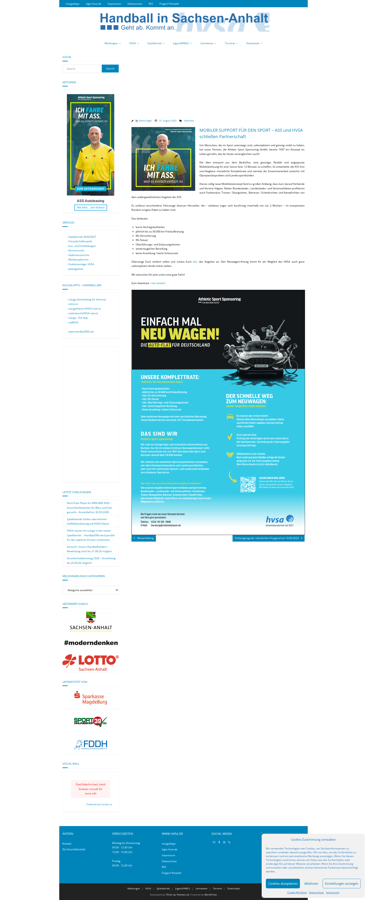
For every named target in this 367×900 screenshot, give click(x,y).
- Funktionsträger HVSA (80, 264)
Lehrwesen (206, 43)
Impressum (332, 892)
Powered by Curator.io (99, 804)
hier (195, 261)
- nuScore (72, 304)
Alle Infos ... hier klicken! (90, 207)
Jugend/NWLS (181, 43)
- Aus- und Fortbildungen (81, 246)
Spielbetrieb (154, 43)
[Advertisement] (218, 85)
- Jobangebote (75, 269)
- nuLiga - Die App (77, 318)
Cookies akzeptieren (283, 883)
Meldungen (111, 43)
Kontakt (66, 843)
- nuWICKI (72, 322)
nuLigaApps (72, 4)
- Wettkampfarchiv (78, 259)
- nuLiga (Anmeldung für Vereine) (86, 299)
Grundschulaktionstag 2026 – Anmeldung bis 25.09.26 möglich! (91, 560)
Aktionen (189, 120)
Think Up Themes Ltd (177, 894)
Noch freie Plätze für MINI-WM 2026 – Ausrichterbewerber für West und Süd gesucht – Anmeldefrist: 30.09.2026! (89, 507)
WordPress (211, 894)
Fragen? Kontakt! (169, 4)
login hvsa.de (93, 4)
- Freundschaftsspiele (79, 241)
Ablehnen (311, 883)
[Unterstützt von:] (90, 697)
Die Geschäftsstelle (73, 849)
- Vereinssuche (75, 250)
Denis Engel (145, 120)
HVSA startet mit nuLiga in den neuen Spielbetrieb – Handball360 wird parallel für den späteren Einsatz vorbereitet (91, 535)
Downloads (253, 43)
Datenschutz (316, 892)
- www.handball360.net (80, 331)
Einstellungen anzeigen (341, 883)
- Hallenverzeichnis (78, 255)
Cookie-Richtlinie (297, 892)
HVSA (132, 43)
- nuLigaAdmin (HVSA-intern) (84, 308)
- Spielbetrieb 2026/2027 (81, 237)
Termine (230, 43)
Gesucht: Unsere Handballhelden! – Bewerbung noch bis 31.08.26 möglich (89, 549)
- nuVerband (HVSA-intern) (82, 313)
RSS (151, 4)
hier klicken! (158, 283)
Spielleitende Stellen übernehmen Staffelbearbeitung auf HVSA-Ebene (88, 521)
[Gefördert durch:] (90, 644)
